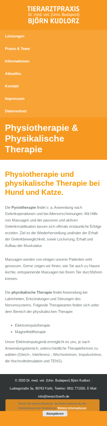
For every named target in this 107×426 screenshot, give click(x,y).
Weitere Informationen (72, 408)
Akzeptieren (54, 413)
